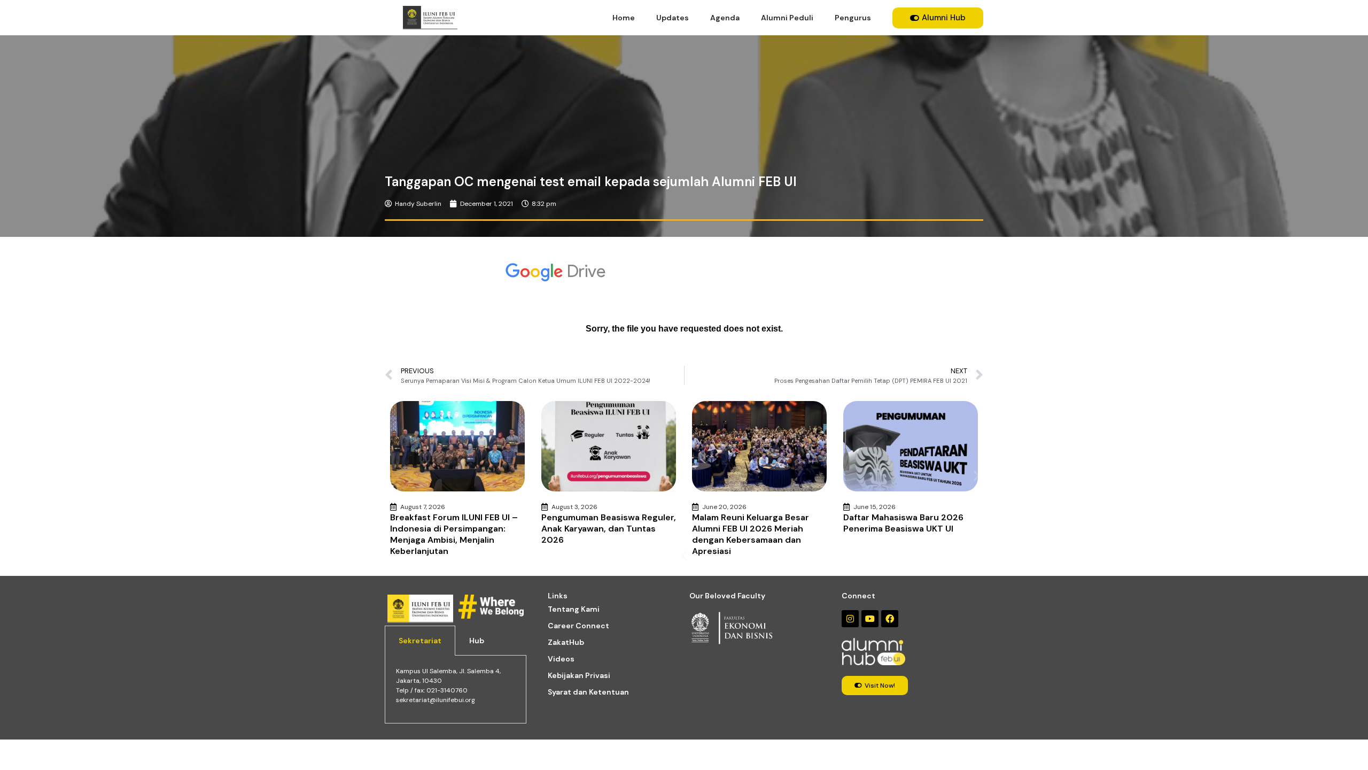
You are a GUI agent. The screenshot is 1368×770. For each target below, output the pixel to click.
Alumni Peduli (787, 17)
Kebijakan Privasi (579, 675)
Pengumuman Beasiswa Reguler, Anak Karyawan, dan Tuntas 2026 (608, 528)
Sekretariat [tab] (420, 640)
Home (623, 17)
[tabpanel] (455, 689)
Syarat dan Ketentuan (588, 692)
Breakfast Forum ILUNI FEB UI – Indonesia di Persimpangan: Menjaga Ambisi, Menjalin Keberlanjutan (454, 534)
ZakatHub (566, 642)
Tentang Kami (574, 609)
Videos (561, 659)
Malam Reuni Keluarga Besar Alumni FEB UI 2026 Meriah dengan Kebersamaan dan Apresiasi (750, 534)
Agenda (725, 17)
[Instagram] (850, 618)
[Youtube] (870, 618)
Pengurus (853, 17)
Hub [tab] (476, 640)
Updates (672, 17)
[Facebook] (889, 618)
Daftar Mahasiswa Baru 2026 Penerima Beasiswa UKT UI (903, 523)
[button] (684, 556)
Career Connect (578, 625)
